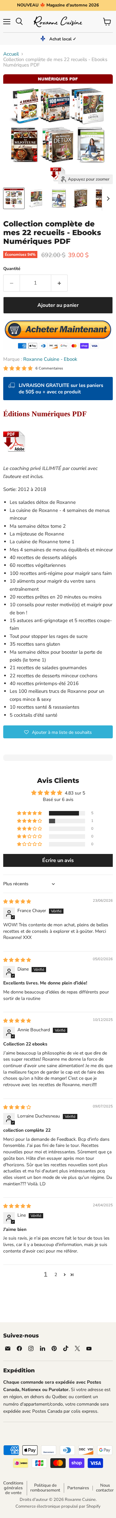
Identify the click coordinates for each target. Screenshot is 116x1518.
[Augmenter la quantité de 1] (59, 283)
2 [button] (55, 1275)
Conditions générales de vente (13, 1488)
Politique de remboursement (45, 1487)
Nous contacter (105, 1487)
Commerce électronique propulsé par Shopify (58, 1506)
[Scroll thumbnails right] (107, 199)
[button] (58, 731)
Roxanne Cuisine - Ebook (50, 359)
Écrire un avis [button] (58, 860)
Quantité (11, 268)
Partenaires (78, 1488)
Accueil (11, 54)
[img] (17, 902)
